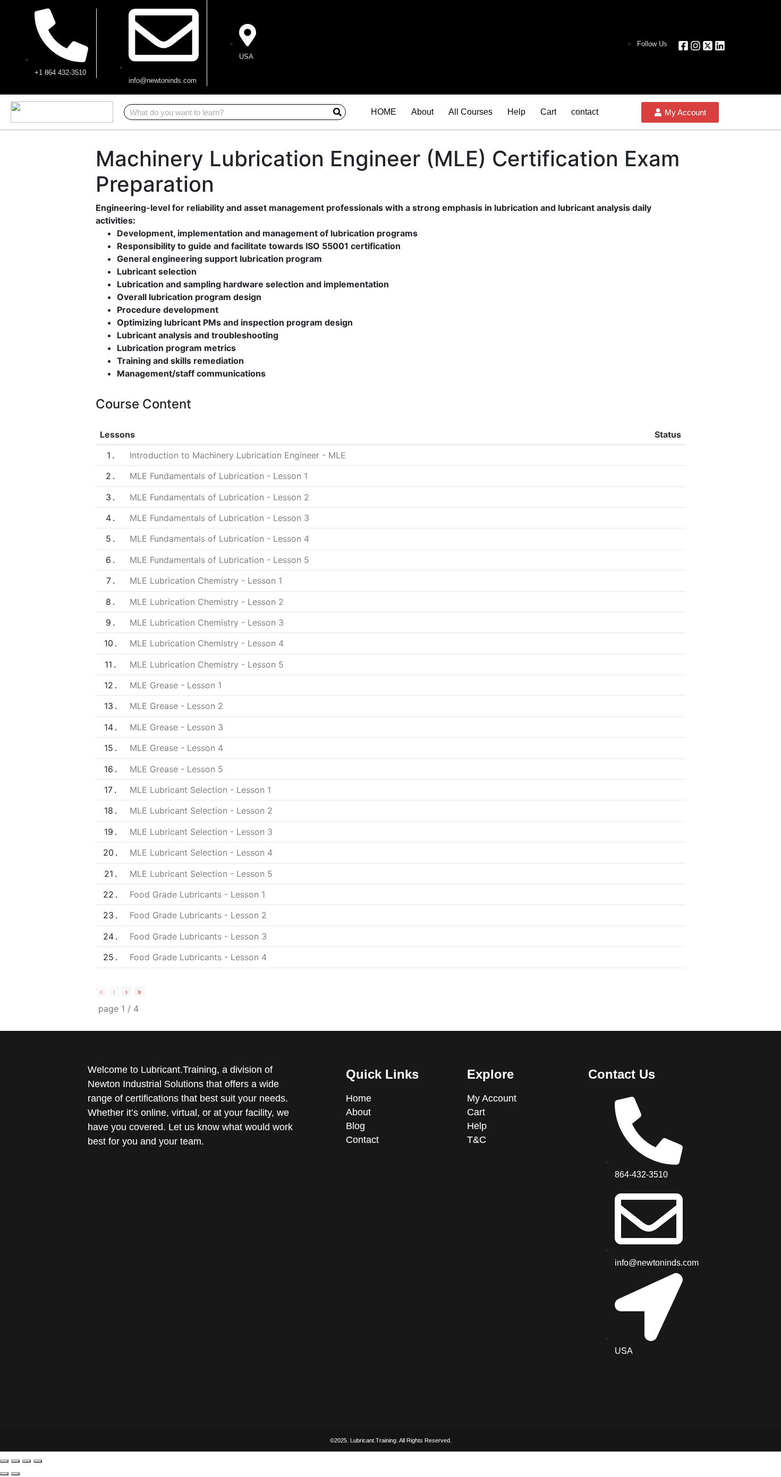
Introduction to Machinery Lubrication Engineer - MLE (238, 455)
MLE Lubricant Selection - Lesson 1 (200, 789)
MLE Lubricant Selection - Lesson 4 (201, 852)
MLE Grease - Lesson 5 (176, 769)
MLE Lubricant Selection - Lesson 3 (201, 831)
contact (584, 111)
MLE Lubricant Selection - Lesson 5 (201, 873)
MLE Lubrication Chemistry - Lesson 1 (206, 580)
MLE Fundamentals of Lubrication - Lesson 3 (219, 518)
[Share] (15, 1461)
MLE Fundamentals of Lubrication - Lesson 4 (219, 538)
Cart (548, 111)
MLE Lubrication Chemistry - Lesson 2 (207, 601)
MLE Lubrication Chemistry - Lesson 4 (207, 643)
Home (360, 1098)
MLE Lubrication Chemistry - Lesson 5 (207, 664)
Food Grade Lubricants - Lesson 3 (198, 936)
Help (516, 111)
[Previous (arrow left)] (4, 1473)
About (422, 111)
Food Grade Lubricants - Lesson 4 (198, 957)
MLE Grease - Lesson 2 (176, 706)
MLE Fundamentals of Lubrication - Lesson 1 (219, 476)
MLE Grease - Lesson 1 (176, 685)
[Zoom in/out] (37, 1461)
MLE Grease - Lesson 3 (176, 727)
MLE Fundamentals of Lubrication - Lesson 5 (219, 559)
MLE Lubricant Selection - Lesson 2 (201, 810)
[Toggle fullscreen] (26, 1461)
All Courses (470, 111)
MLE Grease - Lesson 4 (176, 747)
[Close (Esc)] (4, 1461)
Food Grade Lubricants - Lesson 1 (197, 894)
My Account (491, 1098)
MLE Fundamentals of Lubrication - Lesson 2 (219, 497)
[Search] (337, 112)
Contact (362, 1139)
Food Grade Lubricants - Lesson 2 (198, 915)
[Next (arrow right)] (15, 1473)
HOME (383, 111)
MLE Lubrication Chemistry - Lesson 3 (207, 622)
